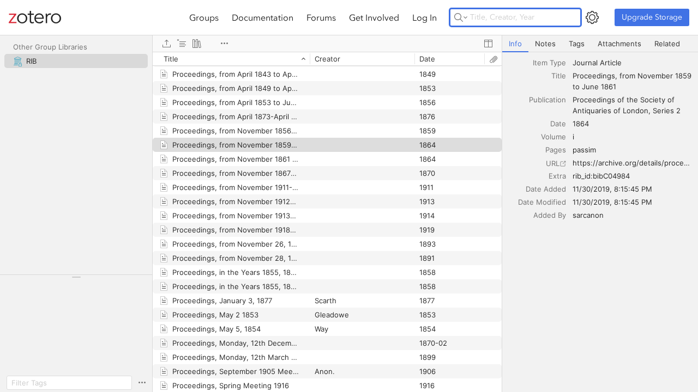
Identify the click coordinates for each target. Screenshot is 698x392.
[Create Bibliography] (197, 43)
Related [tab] (667, 43)
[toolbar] (327, 43)
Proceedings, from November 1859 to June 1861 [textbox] (633, 81)
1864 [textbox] (581, 123)
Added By (549, 215)
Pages (555, 149)
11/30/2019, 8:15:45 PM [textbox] (612, 189)
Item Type (549, 62)
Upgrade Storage (652, 17)
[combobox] (632, 62)
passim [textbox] (584, 149)
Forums (321, 17)
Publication (547, 99)
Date (558, 123)
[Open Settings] (592, 17)
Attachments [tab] (619, 43)
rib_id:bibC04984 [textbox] (601, 175)
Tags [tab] (577, 43)
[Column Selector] (488, 43)
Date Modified (542, 202)
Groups (204, 17)
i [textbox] (573, 136)
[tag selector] (76, 280)
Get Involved (374, 17)
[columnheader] (231, 58)
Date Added (546, 189)
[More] (224, 43)
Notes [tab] (545, 43)
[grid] (327, 222)
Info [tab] (515, 43)
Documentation (262, 17)
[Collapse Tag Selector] (76, 277)
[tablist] (600, 43)
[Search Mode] (461, 17)
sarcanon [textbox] (588, 215)
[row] (327, 59)
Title (558, 75)
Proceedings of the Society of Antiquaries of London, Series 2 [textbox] (627, 105)
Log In (424, 17)
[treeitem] (76, 61)
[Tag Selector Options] (142, 383)
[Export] (166, 43)
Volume (553, 136)
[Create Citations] (181, 43)
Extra (557, 175)
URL (552, 163)
